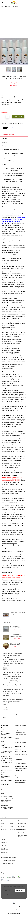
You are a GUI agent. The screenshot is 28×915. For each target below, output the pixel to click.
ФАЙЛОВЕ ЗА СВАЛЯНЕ (21, 754)
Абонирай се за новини (9, 707)
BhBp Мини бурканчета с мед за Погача (7, 738)
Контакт (5, 142)
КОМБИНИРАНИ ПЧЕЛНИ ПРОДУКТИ (20, 741)
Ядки (16, 775)
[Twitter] (6, 869)
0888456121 (10, 863)
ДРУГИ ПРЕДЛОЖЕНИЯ (21, 751)
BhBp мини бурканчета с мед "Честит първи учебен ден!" (7, 733)
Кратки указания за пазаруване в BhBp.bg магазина (14, 160)
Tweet (13, 127)
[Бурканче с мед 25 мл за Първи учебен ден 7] (6, 615)
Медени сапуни (19, 730)
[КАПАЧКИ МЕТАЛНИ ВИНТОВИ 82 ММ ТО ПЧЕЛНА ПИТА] (6, 646)
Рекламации (4, 820)
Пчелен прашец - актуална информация (14, 169)
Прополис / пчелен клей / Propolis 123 (14, 154)
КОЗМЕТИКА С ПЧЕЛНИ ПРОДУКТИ (12, 6)
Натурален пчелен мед (6, 796)
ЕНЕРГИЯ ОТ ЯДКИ (20, 782)
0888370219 (10, 866)
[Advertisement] (14, 23)
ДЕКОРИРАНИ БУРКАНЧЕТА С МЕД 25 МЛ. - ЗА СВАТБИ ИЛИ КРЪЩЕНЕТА (7, 808)
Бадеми (17, 777)
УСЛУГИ (17, 757)
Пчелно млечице (5, 784)
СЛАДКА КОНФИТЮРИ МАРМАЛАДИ (21, 769)
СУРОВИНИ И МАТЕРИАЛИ (18, 760)
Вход (2, 826)
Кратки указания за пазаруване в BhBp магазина (22, 825)
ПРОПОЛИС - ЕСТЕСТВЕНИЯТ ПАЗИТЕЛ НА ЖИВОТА (14, 180)
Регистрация (13, 820)
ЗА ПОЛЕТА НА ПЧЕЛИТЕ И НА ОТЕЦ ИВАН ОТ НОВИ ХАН (14, 175)
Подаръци (3, 741)
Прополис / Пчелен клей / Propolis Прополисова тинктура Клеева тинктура (7, 801)
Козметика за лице (20, 732)
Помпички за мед (19, 772)
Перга (2, 789)
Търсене (11, 826)
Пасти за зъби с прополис (19, 737)
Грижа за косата (19, 727)
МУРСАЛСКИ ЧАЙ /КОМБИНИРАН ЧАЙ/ (20, 746)
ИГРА (4, 164)
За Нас (2, 823)
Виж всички (5, 709)
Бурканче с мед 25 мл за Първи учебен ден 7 (17, 613)
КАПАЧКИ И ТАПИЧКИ (21, 766)
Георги (3, 729)
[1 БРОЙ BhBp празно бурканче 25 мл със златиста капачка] (6, 637)
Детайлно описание (8, 134)
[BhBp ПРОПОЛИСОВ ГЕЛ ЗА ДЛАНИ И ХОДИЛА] (14, 64)
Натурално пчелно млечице (10, 146)
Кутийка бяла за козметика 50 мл (15, 627)
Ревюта (4, 138)
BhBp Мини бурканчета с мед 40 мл (7, 771)
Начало (2, 6)
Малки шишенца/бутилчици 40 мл (5, 767)
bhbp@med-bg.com (10, 860)
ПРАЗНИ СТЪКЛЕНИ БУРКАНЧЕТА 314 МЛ (6, 763)
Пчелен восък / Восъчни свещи (6, 793)
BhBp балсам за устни (21, 734)
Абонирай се (7, 622)
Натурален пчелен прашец (10, 149)
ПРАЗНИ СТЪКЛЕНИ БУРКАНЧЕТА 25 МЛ (6, 748)
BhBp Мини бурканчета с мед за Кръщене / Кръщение (7, 726)
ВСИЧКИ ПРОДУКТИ (20, 780)
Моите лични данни (14, 908)
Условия (20, 820)
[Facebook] (2, 869)
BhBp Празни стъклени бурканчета (6, 744)
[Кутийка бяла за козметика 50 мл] (6, 629)
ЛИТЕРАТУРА (18, 749)
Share (6, 127)
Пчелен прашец (4, 786)
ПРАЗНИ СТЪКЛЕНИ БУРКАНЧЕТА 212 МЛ (6, 759)
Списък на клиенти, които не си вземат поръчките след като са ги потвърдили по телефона (5, 850)
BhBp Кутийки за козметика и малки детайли (5, 776)
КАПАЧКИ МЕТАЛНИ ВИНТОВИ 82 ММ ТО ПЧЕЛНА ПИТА (17, 644)
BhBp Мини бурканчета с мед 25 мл (7, 781)
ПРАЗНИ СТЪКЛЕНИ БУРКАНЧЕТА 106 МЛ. (6, 756)
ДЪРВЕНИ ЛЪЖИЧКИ (20, 763)
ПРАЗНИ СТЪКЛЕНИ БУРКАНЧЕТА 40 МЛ (6, 752)
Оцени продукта (6, 130)
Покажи (5, 667)
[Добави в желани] (24, 110)
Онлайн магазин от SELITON (14, 913)
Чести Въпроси (4, 829)
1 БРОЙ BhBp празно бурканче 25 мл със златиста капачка (15, 635)
